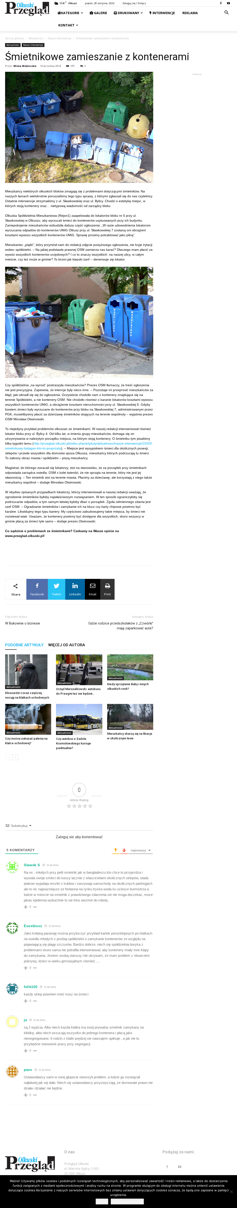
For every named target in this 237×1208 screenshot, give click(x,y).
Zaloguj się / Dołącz (134, 3)
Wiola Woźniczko (24, 66)
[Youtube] (228, 3)
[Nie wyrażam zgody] (231, 1191)
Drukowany (128, 13)
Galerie (100, 13)
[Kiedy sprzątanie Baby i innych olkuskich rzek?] (130, 667)
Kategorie (70, 13)
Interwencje (163, 13)
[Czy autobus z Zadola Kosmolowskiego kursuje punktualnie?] (79, 719)
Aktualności (35, 38)
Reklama (189, 13)
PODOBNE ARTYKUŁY (24, 645)
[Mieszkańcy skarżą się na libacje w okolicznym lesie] (130, 717)
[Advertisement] (79, 550)
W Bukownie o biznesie (22, 623)
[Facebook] (220, 3)
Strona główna (14, 38)
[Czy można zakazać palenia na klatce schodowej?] (28, 719)
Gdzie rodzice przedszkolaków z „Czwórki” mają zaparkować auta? (120, 625)
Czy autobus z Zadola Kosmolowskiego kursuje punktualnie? (73, 743)
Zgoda (101, 1201)
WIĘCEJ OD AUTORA (66, 645)
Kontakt (66, 25)
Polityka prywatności (127, 1201)
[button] (226, 13)
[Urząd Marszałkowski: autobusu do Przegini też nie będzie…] (79, 669)
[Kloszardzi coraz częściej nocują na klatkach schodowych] (28, 671)
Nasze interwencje (60, 38)
